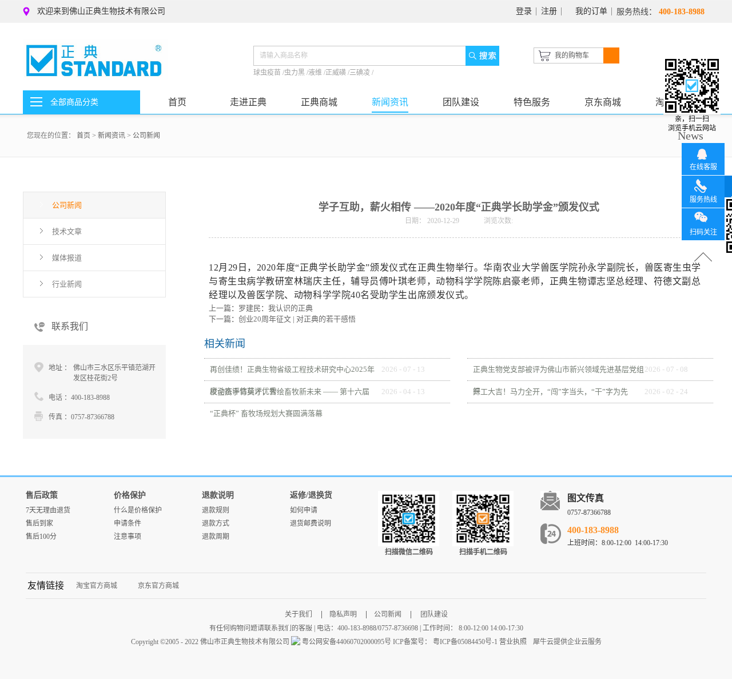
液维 (316, 73)
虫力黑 (295, 73)
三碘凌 (360, 73)
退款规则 (215, 510)
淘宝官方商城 (96, 586)
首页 (177, 102)
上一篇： (261, 308)
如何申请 (303, 510)
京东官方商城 (158, 586)
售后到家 (39, 523)
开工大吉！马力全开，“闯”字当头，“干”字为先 (550, 391)
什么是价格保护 (138, 510)
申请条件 (127, 523)
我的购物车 (572, 55)
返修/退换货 (311, 495)
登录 (524, 11)
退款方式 (215, 523)
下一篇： (282, 319)
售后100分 (41, 537)
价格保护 (130, 495)
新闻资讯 (111, 136)
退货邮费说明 (310, 523)
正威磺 (336, 73)
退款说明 (218, 495)
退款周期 (215, 537)
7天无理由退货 (48, 510)
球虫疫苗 (268, 73)
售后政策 (42, 495)
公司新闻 (146, 136)
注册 (549, 11)
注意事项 (127, 537)
